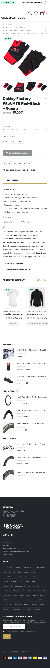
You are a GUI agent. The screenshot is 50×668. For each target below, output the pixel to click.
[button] (4, 12)
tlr (24, 609)
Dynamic (28, 577)
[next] (45, 98)
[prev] (41, 98)
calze (26, 572)
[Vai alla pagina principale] (3, 24)
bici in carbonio (9, 572)
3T (4, 567)
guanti (21, 581)
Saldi (5, 133)
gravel (13, 581)
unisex (29, 609)
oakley (6, 591)
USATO (37, 609)
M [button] (13, 142)
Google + (20, 163)
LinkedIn (15, 163)
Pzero (28, 595)
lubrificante (8, 586)
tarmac (6, 609)
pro (21, 595)
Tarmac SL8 (16, 609)
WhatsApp (29, 163)
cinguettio (10, 163)
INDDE (15, 652)
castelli (19, 577)
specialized (8, 604)
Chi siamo (7, 542)
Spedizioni (7, 554)
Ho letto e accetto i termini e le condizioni (20, 632)
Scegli (13, 323)
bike (19, 572)
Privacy (6, 545)
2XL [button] (20, 142)
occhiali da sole (39, 591)
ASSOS (10, 567)
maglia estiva (20, 586)
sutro (42, 604)
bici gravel (41, 567)
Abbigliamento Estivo (32, 130)
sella (25, 600)
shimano (33, 600)
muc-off (36, 586)
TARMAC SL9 (8, 2)
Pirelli (15, 595)
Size (5, 142)
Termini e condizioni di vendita (16, 551)
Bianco (18, 567)
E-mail (25, 163)
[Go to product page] (8, 353)
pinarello (7, 595)
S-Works (7, 600)
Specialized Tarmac (22, 604)
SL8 (40, 600)
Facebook (5, 163)
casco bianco (8, 577)
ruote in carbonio (39, 595)
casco (33, 572)
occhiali (27, 591)
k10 (27, 581)
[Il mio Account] (45, 2)
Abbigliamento (17, 130)
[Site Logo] (13, 18)
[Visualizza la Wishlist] (36, 13)
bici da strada (29, 567)
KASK (34, 581)
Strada (34, 604)
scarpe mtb (17, 600)
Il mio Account (8, 539)
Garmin (36, 577)
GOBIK (6, 581)
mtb (29, 586)
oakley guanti (12, 136)
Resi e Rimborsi (9, 548)
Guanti (44, 130)
